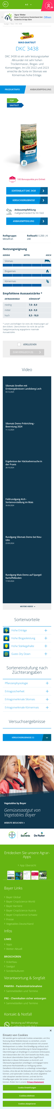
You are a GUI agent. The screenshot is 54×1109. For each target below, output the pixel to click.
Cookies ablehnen (27, 1095)
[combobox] (27, 737)
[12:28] (27, 421)
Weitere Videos (26, 606)
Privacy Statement (35, 1082)
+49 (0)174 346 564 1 (25, 1026)
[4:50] (27, 534)
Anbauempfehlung (40, 89)
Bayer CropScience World (20, 901)
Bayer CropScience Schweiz (21, 914)
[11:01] (27, 383)
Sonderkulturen (15, 971)
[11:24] (27, 496)
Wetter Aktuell (14, 949)
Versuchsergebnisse (23, 200)
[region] (27, 1068)
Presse (10, 919)
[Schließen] (2, 17)
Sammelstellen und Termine (22, 991)
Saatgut (10, 966)
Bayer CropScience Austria (21, 910)
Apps (9, 944)
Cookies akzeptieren (27, 1103)
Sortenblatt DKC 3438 (23, 190)
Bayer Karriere (14, 906)
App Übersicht (28, 865)
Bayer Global (13, 897)
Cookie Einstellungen (27, 1087)
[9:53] (27, 572)
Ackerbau (11, 962)
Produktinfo (12, 89)
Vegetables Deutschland (20, 923)
